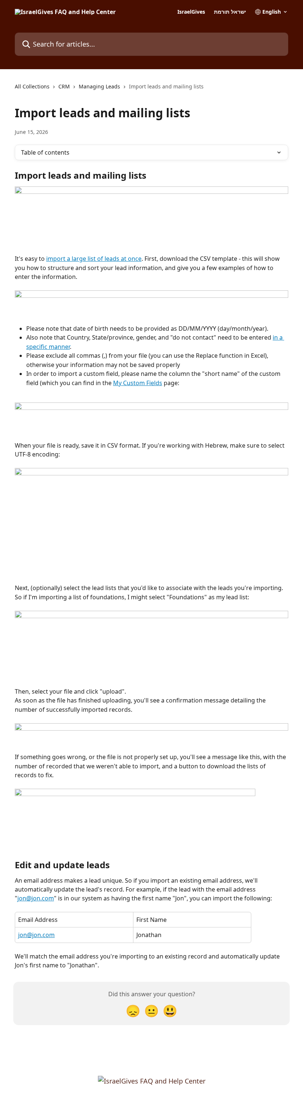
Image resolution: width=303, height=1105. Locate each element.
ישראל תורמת (230, 11)
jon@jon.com (35, 898)
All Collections (32, 86)
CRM (64, 86)
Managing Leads (99, 86)
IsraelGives (191, 11)
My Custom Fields (137, 383)
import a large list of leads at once (94, 259)
